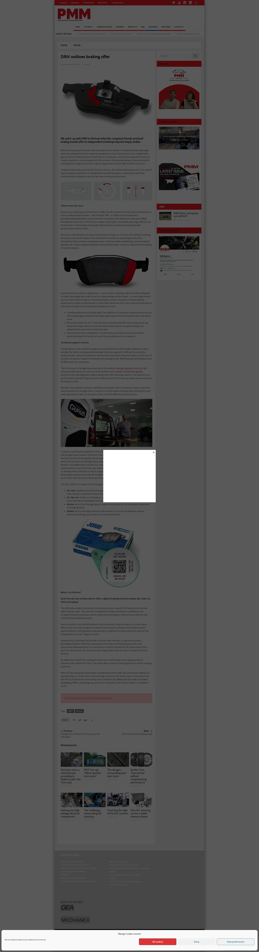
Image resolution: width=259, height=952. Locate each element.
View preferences (235, 941)
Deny (196, 941)
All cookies (157, 941)
